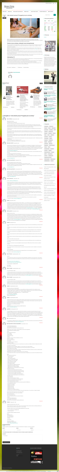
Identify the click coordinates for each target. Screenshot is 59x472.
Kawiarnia (46, 140)
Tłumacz (46, 155)
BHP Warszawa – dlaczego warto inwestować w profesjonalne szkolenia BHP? (36, 97)
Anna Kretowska (26, 67)
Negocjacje (46, 145)
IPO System (46, 138)
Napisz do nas (20, 455)
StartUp (52, 152)
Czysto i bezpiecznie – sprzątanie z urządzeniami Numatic (49, 116)
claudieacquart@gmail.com (17, 251)
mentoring (46, 143)
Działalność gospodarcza (18, 11)
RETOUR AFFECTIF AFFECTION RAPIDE (14, 323)
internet (50, 136)
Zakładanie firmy (47, 160)
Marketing (49, 141)
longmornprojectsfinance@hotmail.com (15, 262)
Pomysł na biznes (51, 145)
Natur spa (50, 143)
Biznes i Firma (9, 6)
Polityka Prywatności (49, 3)
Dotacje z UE (51, 131)
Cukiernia (46, 131)
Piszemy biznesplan (43, 11)
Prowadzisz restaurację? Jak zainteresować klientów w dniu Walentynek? (50, 108)
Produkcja (52, 148)
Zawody (52, 160)
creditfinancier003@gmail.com (13, 180)
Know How (4, 11)
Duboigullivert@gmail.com (30, 207)
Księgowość (50, 140)
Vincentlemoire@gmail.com (17, 219)
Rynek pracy (26, 11)
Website (31, 428)
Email (17, 428)
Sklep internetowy (47, 152)
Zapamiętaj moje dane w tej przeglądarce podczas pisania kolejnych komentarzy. (18, 432)
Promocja (46, 150)
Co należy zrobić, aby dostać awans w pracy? (50, 96)
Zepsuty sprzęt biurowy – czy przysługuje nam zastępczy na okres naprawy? (49, 185)
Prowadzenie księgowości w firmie (50, 102)
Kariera (51, 138)
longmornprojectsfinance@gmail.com (14, 261)
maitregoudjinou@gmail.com (13, 294)
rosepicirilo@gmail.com (12, 176)
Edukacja (46, 133)
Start (53, 3)
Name (4, 428)
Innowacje (10, 11)
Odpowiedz (41, 159)
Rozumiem (49, 471)
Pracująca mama (47, 148)
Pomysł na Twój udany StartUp (48, 89)
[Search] (55, 15)
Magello (46, 141)
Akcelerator (46, 126)
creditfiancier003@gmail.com (17, 198)
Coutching (50, 129)
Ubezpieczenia (51, 155)
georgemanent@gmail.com (13, 150)
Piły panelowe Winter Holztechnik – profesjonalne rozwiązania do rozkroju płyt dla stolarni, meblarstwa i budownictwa (24, 97)
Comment (4, 433)
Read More (12, 107)
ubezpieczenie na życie (48, 157)
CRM (54, 129)
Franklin (8, 402)
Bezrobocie (51, 126)
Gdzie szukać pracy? (34, 11)
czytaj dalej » (53, 93)
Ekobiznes (50, 133)
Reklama (50, 150)
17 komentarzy (20, 67)
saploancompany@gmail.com (20, 321)
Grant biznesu (50, 11)
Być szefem (46, 129)
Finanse (54, 133)
